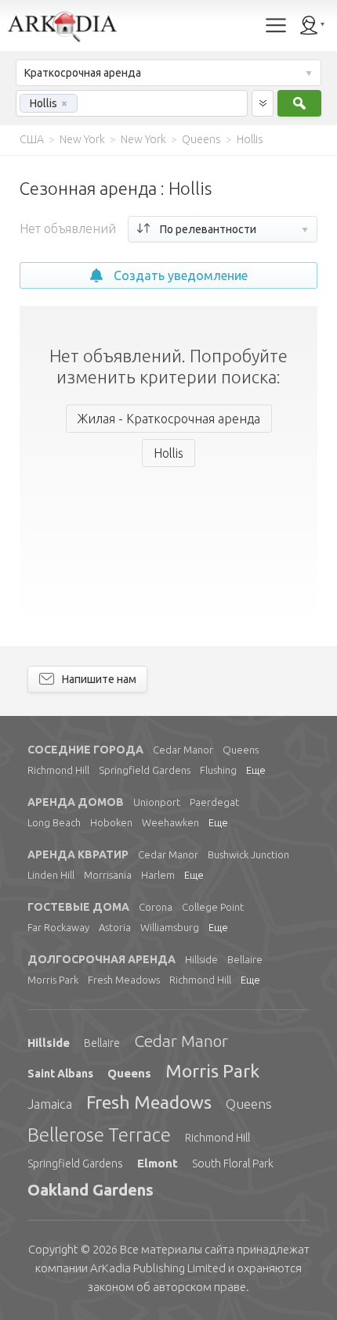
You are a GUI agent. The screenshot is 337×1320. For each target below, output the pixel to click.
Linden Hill (50, 874)
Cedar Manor (183, 749)
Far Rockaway (58, 927)
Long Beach (54, 822)
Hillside (201, 959)
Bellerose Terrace (99, 1135)
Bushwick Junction (248, 854)
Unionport (156, 802)
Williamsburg (169, 927)
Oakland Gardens (90, 1190)
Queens (241, 749)
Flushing (218, 769)
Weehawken (170, 822)
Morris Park (52, 979)
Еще (256, 769)
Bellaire (245, 959)
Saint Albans (60, 1073)
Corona (155, 906)
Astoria (115, 927)
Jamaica (49, 1103)
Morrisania (108, 874)
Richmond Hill (58, 769)
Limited (158, 1268)
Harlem (158, 874)
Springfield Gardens (144, 769)
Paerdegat (214, 802)
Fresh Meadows (124, 979)
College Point (213, 906)
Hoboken (111, 822)
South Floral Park (233, 1163)
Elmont (157, 1163)
